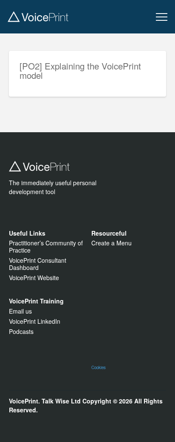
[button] (161, 17)
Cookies (98, 367)
